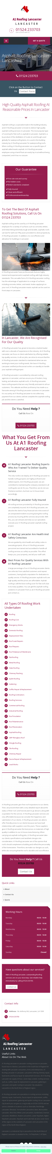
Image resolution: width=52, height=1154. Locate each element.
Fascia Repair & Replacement (20, 759)
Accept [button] (38, 1150)
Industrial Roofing (16, 711)
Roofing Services (15, 700)
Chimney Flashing (15, 673)
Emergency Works (16, 625)
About (7, 889)
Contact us (11, 987)
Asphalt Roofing (15, 732)
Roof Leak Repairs (16, 641)
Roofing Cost (14, 620)
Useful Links (8, 1053)
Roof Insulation (15, 716)
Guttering (12, 684)
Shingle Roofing (15, 743)
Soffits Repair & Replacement (20, 689)
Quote (7, 900)
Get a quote (39, 40)
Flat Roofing (13, 657)
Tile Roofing (13, 748)
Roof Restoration (15, 727)
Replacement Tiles (16, 636)
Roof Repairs (14, 646)
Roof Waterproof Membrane (20, 652)
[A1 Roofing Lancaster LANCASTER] (26, 9)
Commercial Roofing (16, 705)
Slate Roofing (14, 668)
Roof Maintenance (16, 721)
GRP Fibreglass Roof (17, 738)
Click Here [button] (43, 1146)
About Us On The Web (14, 1057)
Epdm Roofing (14, 679)
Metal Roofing (14, 662)
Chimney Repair (15, 754)
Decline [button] (13, 1150)
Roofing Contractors (16, 695)
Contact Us (26, 871)
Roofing (12, 614)
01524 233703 (28, 29)
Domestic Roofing (15, 630)
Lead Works (13, 764)
